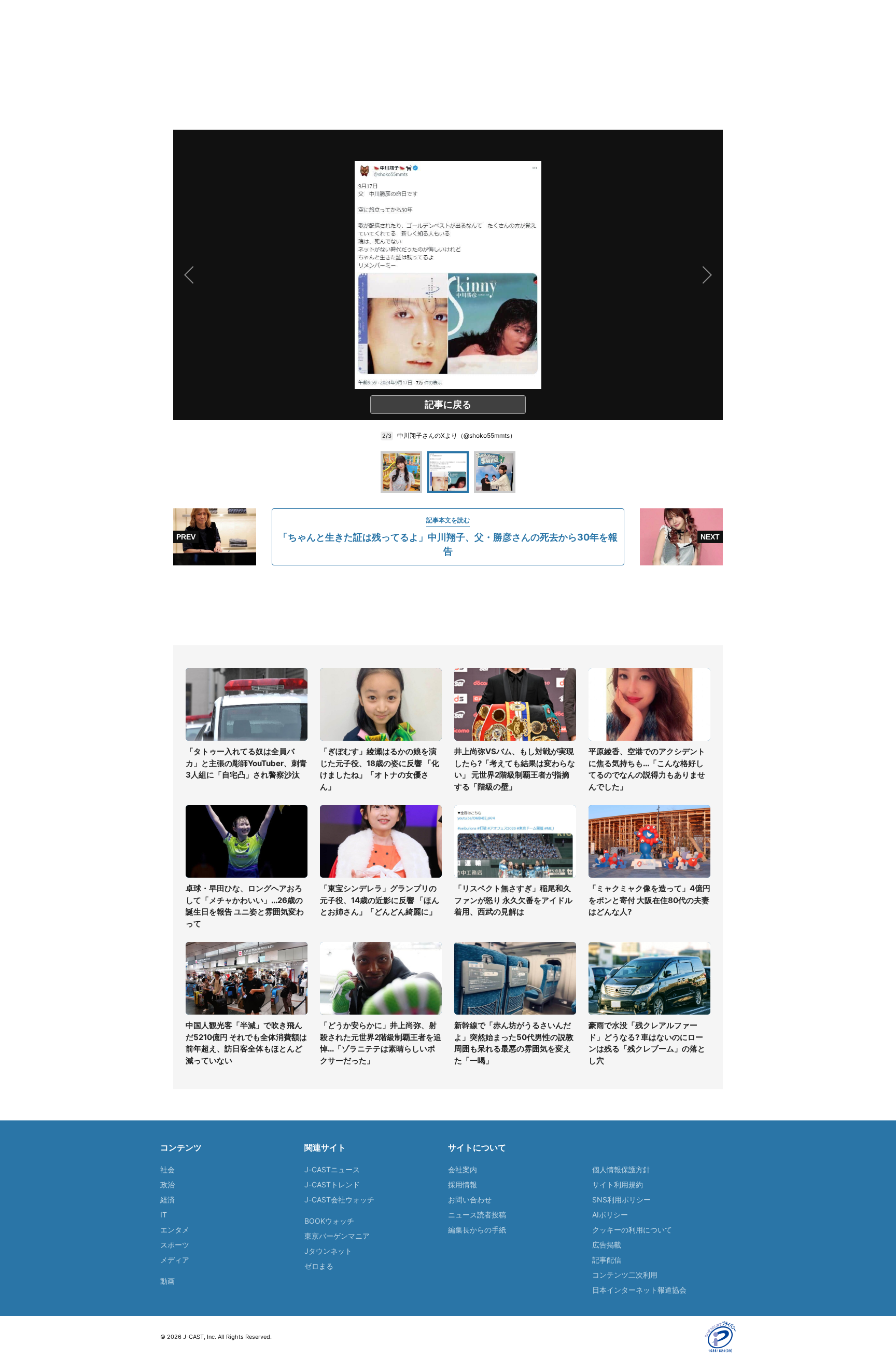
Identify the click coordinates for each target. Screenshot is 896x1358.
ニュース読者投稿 (477, 1214)
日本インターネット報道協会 (639, 1289)
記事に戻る (448, 404)
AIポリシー (610, 1214)
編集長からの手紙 (477, 1229)
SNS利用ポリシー (621, 1199)
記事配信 (606, 1259)
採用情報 (462, 1184)
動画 (167, 1281)
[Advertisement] (448, 605)
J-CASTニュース (332, 1169)
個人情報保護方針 (621, 1169)
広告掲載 (606, 1244)
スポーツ (174, 1244)
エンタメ (174, 1229)
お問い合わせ (470, 1199)
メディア (174, 1259)
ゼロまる (318, 1266)
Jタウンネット (328, 1250)
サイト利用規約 (617, 1184)
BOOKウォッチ (329, 1220)
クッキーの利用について (632, 1229)
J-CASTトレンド (332, 1184)
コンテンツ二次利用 (624, 1274)
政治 (167, 1184)
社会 (167, 1169)
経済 (167, 1199)
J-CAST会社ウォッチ (339, 1199)
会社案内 (462, 1169)
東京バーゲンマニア (337, 1235)
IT (163, 1214)
